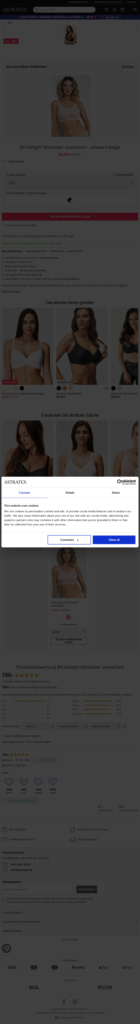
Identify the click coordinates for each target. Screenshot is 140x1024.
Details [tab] (70, 492)
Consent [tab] (24, 492)
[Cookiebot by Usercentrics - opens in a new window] (120, 482)
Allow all (114, 539)
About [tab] (116, 492)
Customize (67, 539)
